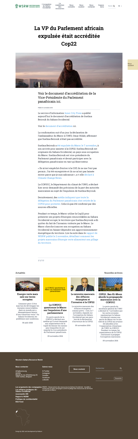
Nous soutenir (131, 64)
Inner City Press (73, 113)
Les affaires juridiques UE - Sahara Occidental (27, 390)
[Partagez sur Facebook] (39, 260)
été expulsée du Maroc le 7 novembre (76, 145)
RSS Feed (19, 402)
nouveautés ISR (22, 394)
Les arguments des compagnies (29, 387)
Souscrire (118, 378)
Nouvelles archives (113, 273)
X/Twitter (45, 371)
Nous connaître (71, 6)
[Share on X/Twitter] (41, 260)
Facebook (46, 378)
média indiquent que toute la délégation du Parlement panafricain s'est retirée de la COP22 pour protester (67, 200)
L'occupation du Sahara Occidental (46, 6)
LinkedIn (45, 380)
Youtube (45, 375)
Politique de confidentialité (26, 399)
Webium (39, 431)
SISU (23, 431)
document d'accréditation (59, 126)
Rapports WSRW (22, 397)
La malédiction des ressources (59, 6)
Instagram (46, 373)
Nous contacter (91, 6)
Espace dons (101, 6)
